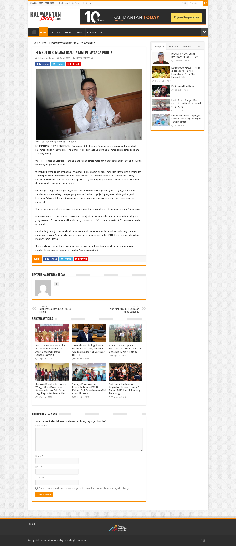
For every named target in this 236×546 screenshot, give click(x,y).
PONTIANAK (88, 58)
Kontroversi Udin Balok (182, 86)
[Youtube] (185, 3)
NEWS (43, 32)
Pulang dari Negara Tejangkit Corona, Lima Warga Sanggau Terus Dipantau (186, 118)
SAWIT (80, 32)
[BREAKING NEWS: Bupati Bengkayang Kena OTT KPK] (161, 58)
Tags (197, 46)
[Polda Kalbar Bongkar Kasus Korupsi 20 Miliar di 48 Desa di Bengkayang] (161, 105)
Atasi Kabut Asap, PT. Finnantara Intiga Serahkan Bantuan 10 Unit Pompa (125, 348)
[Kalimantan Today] (45, 16)
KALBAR (67, 32)
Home (35, 43)
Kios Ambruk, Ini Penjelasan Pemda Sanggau (124, 309)
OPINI (103, 32)
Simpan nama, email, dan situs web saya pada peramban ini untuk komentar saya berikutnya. (84, 488)
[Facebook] (182, 3)
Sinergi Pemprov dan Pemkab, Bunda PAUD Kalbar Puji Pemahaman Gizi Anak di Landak (89, 388)
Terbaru (187, 46)
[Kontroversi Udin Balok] (161, 91)
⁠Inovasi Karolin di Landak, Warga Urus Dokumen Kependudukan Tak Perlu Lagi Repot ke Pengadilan (51, 388)
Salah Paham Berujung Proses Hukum (55, 309)
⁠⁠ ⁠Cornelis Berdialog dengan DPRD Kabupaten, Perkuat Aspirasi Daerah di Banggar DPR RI (88, 350)
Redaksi (87, 3)
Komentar (41, 425)
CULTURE (91, 32)
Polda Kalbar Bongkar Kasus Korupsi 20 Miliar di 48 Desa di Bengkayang (186, 103)
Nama (39, 456)
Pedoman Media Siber (69, 3)
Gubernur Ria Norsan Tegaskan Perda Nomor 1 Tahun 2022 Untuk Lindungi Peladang (125, 388)
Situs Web (40, 477)
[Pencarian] (205, 3)
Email (38, 467)
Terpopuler (159, 46)
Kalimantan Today (46, 58)
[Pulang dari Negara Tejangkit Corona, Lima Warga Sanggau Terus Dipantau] (161, 120)
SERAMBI (34, 32)
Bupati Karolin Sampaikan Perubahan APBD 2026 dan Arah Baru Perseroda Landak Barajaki (51, 350)
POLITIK (54, 32)
